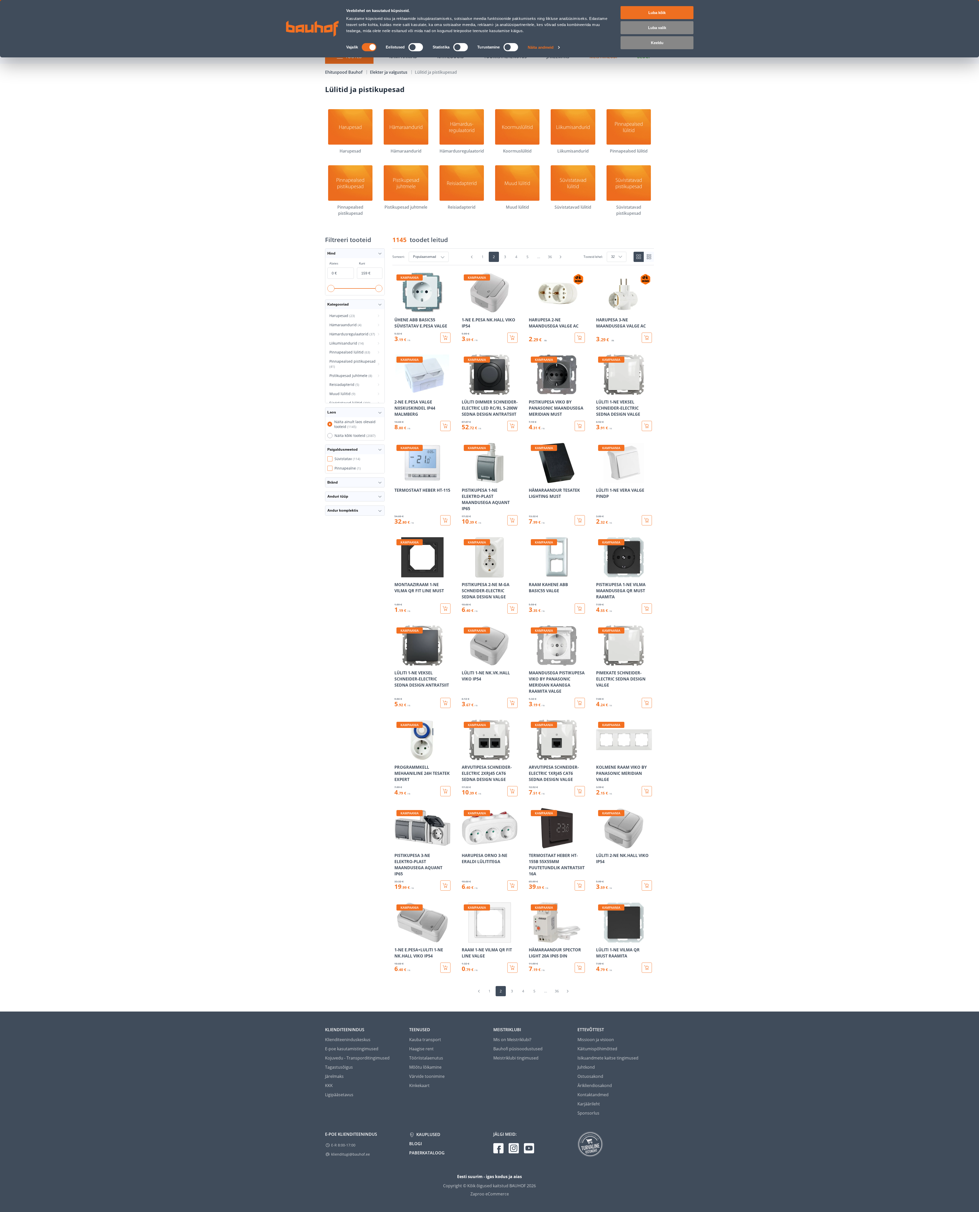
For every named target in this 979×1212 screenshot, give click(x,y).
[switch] (415, 47)
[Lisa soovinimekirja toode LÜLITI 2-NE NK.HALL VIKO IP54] (600, 844)
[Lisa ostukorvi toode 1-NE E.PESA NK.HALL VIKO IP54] (512, 338)
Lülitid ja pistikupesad (436, 72)
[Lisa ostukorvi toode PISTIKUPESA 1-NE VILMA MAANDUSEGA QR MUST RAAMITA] (647, 608)
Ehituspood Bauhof (344, 72)
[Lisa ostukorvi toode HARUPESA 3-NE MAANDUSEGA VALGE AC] (647, 338)
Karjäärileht (588, 1104)
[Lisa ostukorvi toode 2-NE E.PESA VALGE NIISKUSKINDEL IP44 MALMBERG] (445, 426)
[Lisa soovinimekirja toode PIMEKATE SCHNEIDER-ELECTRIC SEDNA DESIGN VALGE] (600, 662)
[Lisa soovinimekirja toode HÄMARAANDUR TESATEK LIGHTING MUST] (533, 479)
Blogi (415, 1143)
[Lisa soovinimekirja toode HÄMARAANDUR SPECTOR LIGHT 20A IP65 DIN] (533, 939)
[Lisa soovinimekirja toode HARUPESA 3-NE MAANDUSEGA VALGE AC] (600, 309)
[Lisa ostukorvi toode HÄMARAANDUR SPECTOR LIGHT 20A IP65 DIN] (580, 968)
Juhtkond (586, 1067)
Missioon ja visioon (595, 1039)
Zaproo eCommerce (489, 1194)
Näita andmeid (540, 47)
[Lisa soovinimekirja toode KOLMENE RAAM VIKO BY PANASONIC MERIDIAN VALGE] (600, 756)
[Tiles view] (639, 257)
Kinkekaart (419, 1085)
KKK (329, 1085)
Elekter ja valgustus (389, 72)
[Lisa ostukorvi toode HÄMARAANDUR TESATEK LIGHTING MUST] (580, 520)
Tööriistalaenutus (426, 1058)
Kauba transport (425, 1039)
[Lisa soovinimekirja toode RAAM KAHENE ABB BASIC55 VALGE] (533, 573)
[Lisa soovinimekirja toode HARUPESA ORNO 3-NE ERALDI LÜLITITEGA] (466, 844)
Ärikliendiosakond (594, 1085)
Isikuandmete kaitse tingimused (607, 1058)
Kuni (362, 263)
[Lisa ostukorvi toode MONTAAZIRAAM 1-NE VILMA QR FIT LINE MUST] (445, 608)
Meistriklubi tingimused (515, 1058)
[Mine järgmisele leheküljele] (561, 257)
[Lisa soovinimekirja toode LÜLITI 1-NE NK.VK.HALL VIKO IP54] (466, 662)
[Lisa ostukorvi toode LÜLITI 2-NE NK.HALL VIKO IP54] (647, 885)
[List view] (649, 257)
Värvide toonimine (427, 1076)
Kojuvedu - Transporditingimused (357, 1058)
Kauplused (427, 1134)
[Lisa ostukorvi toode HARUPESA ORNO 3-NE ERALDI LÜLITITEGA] (512, 885)
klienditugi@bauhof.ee (350, 1154)
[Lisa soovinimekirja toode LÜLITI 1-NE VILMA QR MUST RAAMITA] (600, 939)
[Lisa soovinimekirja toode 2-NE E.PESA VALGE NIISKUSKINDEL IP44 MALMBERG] (398, 391)
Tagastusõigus (339, 1067)
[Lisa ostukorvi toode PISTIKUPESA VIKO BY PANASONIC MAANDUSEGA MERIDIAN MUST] (580, 426)
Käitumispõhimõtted (597, 1049)
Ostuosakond (590, 1076)
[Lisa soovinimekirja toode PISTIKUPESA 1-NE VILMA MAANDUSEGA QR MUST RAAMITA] (600, 573)
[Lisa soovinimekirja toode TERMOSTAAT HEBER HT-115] (398, 479)
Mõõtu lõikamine (425, 1067)
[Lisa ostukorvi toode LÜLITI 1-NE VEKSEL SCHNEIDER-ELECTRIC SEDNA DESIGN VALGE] (647, 426)
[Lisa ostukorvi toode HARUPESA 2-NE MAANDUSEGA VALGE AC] (580, 338)
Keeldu (657, 43)
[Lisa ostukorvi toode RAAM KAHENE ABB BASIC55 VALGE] (580, 608)
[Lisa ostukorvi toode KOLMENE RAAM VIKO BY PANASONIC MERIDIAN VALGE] (647, 791)
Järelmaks (334, 1076)
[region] (523, 622)
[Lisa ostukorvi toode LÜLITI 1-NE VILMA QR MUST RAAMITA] (647, 968)
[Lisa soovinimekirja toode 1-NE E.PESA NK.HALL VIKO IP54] (466, 309)
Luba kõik (657, 12)
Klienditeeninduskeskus (347, 1039)
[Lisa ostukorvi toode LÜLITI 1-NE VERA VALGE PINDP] (647, 520)
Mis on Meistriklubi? (512, 1039)
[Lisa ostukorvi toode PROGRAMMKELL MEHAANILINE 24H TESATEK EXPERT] (445, 791)
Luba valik (657, 28)
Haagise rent (421, 1049)
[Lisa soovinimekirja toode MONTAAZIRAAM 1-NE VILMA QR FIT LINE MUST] (398, 573)
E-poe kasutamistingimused (351, 1049)
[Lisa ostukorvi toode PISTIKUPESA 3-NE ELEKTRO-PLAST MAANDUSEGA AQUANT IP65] (445, 885)
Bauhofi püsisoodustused (518, 1049)
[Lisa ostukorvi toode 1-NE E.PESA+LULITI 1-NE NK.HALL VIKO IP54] (445, 968)
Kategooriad (338, 304)
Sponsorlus (588, 1113)
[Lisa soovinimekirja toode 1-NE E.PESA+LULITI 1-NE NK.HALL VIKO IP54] (398, 939)
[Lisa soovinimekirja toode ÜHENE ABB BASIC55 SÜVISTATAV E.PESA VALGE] (398, 309)
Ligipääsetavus (339, 1094)
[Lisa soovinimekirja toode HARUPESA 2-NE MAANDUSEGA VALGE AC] (533, 309)
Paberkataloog (427, 1153)
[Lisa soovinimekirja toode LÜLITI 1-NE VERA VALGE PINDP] (600, 479)
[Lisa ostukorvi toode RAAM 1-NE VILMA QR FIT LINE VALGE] (512, 968)
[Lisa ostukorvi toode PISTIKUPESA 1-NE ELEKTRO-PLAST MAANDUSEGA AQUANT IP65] (512, 520)
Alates (333, 263)
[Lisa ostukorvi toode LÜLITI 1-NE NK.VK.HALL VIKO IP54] (512, 703)
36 (550, 256)
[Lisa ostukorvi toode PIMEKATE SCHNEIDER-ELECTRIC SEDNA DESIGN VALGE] (647, 703)
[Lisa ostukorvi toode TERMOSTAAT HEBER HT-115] (445, 520)
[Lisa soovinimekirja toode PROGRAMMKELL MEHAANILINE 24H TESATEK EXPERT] (398, 756)
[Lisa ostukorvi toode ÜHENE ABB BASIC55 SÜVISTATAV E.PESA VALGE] (445, 338)
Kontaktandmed (593, 1094)
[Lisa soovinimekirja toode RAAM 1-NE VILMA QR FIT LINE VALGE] (466, 939)
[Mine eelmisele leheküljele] (472, 257)
